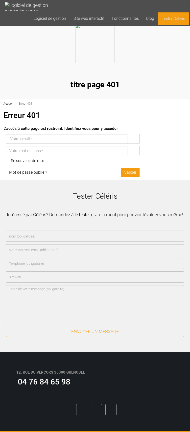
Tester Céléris (173, 18)
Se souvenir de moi (27, 160)
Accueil (8, 103)
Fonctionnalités (125, 18)
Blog (150, 18)
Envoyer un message (95, 331)
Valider (130, 172)
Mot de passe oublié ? (28, 172)
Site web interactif (88, 18)
